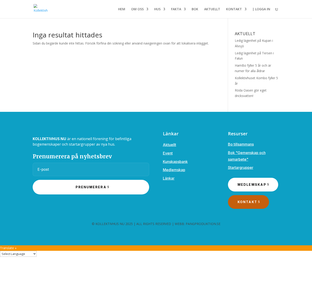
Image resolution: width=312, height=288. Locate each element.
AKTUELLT (212, 9)
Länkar (169, 178)
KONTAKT (234, 9)
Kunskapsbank (175, 161)
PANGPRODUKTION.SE (203, 224)
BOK (195, 9)
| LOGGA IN (261, 9)
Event (168, 153)
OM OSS (137, 9)
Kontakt (247, 202)
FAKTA (176, 9)
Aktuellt (169, 144)
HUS (157, 9)
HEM (121, 9)
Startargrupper (240, 167)
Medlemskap (174, 170)
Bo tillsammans (241, 144)
